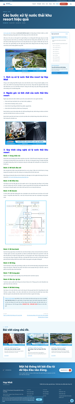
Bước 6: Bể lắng (55, 55)
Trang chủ (34, 3)
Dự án (47, 3)
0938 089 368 (62, 393)
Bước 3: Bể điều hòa (56, 49)
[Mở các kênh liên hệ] (72, 400)
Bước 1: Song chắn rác (56, 45)
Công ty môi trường (9, 298)
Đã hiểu (39, 399)
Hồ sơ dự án (29, 395)
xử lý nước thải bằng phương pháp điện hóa (18, 177)
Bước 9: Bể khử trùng (56, 60)
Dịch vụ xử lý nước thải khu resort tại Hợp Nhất (59, 38)
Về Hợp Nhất (46, 391)
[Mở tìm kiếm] (70, 4)
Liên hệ (44, 395)
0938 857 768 (70, 0)
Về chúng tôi (39, 3)
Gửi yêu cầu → (60, 72)
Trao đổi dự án (63, 3)
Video (54, 3)
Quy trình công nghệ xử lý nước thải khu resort (59, 43)
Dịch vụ (43, 3)
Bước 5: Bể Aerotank (56, 53)
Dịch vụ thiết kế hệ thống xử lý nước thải (13, 315)
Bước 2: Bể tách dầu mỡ (56, 47)
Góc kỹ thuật (45, 393)
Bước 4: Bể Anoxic (56, 51)
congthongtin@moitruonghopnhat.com (61, 0)
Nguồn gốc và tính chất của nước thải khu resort (59, 41)
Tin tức (57, 3)
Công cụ (50, 3)
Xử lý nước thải (7, 33)
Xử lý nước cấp (30, 393)
